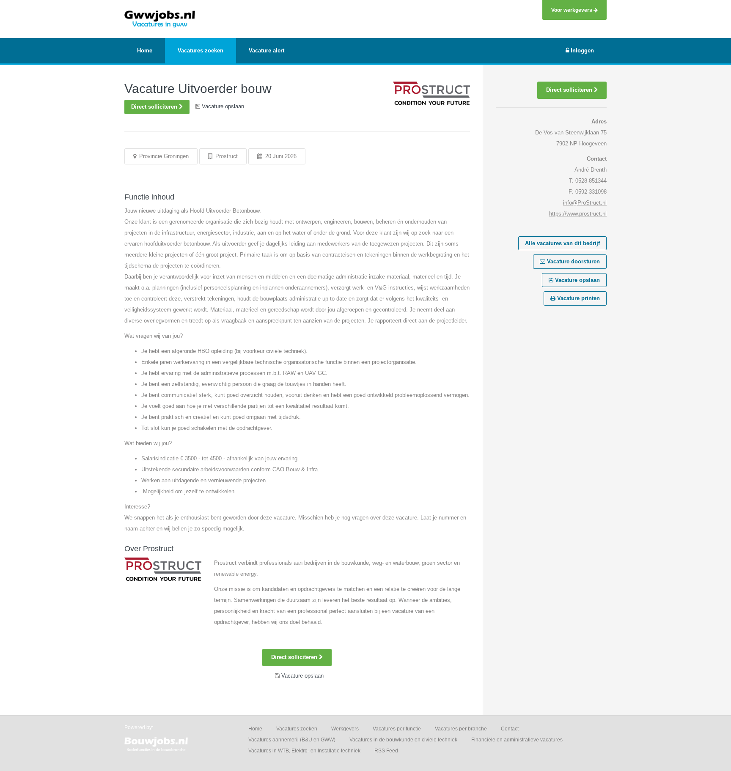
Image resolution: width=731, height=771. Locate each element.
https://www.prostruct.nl (578, 214)
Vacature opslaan (576, 280)
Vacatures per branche (461, 729)
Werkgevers (345, 729)
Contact (510, 729)
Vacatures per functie (397, 729)
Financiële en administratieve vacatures (517, 740)
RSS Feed (386, 751)
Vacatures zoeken (296, 729)
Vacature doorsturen (572, 261)
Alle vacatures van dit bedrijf (562, 243)
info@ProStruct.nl (585, 203)
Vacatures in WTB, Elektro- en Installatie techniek (304, 751)
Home (255, 729)
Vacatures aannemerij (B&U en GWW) (291, 740)
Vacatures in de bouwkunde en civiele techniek (403, 740)
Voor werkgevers (572, 10)
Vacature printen (577, 298)
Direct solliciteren (155, 107)
